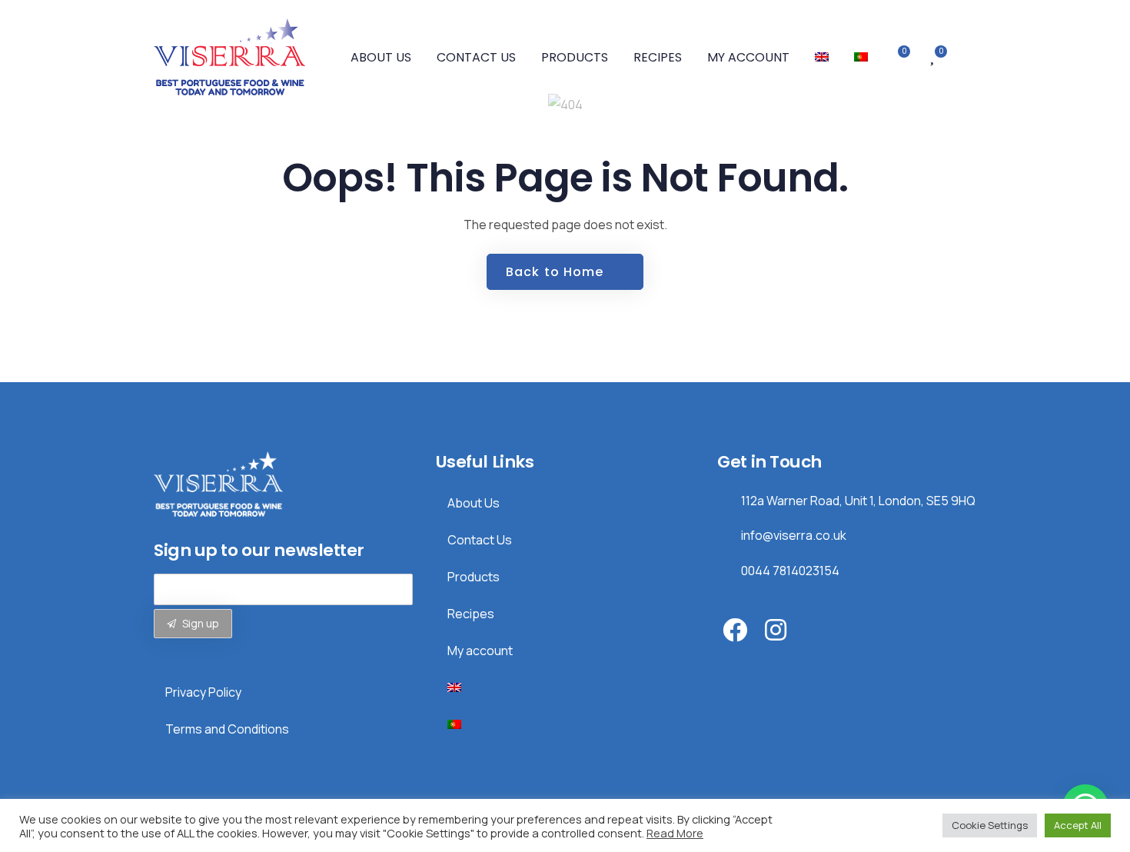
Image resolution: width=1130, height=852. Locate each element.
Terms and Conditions (227, 729)
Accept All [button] (1078, 825)
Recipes (657, 57)
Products (574, 57)
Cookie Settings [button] (990, 825)
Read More (674, 833)
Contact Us (476, 57)
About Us (381, 57)
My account (748, 57)
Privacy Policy (203, 692)
